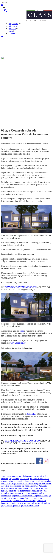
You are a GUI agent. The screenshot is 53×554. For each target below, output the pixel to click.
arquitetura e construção (22, 495)
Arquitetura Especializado (24, 500)
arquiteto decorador (27, 476)
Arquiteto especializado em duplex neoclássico (31, 483)
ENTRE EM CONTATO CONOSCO (22, 441)
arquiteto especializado (19, 478)
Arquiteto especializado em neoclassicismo (19, 486)
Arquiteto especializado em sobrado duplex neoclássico (24, 487)
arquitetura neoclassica (19, 503)
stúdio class (31, 414)
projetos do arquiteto (30, 505)
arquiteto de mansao (9, 476)
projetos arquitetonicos (40, 503)
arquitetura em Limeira (22, 498)
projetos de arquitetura (10, 505)
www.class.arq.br (17, 343)
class (22, 331)
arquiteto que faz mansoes (19, 491)
